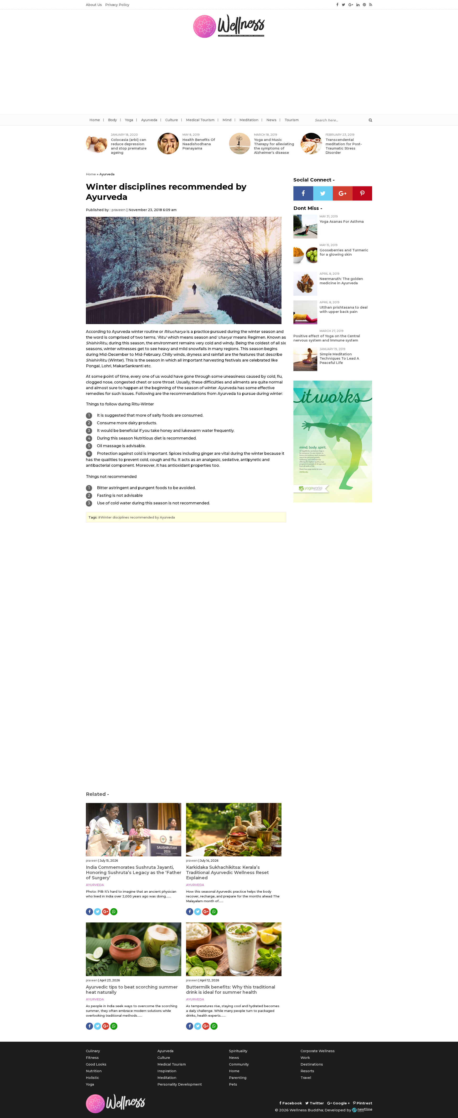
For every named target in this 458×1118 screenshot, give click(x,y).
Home (94, 120)
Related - (97, 794)
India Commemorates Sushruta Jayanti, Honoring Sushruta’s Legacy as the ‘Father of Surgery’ (133, 872)
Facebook (291, 1103)
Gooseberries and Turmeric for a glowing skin (344, 252)
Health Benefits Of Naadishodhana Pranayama (198, 144)
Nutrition (94, 1071)
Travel (306, 1078)
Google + (341, 1103)
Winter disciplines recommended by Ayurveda (138, 517)
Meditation (248, 120)
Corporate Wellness (318, 1051)
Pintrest (364, 1103)
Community (239, 1064)
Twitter (316, 1103)
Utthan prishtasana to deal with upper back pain (344, 309)
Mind (227, 120)
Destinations (312, 1064)
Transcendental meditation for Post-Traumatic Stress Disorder (344, 146)
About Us (94, 5)
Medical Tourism (200, 120)
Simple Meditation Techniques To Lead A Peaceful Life (339, 358)
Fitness (92, 1058)
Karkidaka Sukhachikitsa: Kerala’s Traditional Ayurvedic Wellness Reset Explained (227, 872)
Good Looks (96, 1064)
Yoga (129, 120)
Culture (171, 120)
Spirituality (238, 1051)
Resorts (307, 1071)
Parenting (237, 1078)
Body (112, 120)
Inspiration (166, 1071)
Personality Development (179, 1084)
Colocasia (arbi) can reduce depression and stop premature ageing (128, 146)
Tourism (292, 120)
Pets (233, 1084)
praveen (118, 210)
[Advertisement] (229, 78)
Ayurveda (149, 120)
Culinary (93, 1051)
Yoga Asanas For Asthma (342, 221)
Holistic (92, 1078)
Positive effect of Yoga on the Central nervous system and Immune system (326, 338)
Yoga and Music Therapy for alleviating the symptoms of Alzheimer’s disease (274, 146)
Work (305, 1058)
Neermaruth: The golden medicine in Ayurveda (341, 281)
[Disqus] (186, 591)
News (271, 120)
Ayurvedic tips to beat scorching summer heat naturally (132, 989)
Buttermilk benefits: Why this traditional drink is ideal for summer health (230, 989)
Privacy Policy (117, 5)
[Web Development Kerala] (362, 1110)
